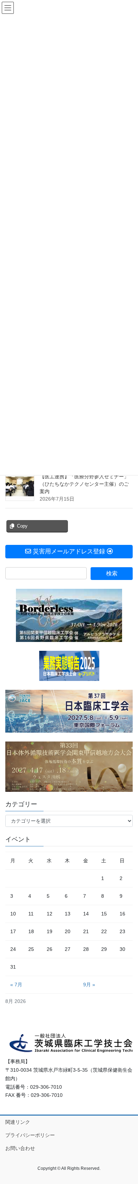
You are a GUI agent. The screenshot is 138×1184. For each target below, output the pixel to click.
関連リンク (17, 1122)
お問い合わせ (20, 1148)
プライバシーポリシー (30, 1135)
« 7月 (16, 984)
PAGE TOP (127, 1142)
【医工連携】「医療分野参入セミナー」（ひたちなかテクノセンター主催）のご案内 (84, 484)
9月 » (89, 984)
